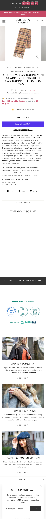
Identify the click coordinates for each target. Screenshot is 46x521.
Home (9, 67)
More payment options (23, 130)
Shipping (19, 93)
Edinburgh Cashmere (23, 71)
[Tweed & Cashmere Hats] (23, 443)
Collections (17, 67)
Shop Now (23, 378)
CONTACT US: (22, 479)
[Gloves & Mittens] (23, 396)
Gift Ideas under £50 (31, 67)
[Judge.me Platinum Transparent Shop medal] (23, 311)
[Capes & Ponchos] (23, 348)
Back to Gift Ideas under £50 (25, 280)
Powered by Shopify (23, 519)
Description (23, 203)
